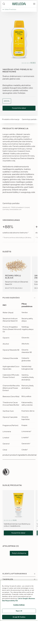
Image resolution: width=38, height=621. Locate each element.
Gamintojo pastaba (29, 119)
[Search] (4, 4)
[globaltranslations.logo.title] (19, 4)
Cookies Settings (19, 605)
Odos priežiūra (10, 9)
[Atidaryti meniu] (34, 4)
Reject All (19, 611)
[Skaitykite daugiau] (6, 472)
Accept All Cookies (19, 617)
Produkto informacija (10, 119)
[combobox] (7, 101)
